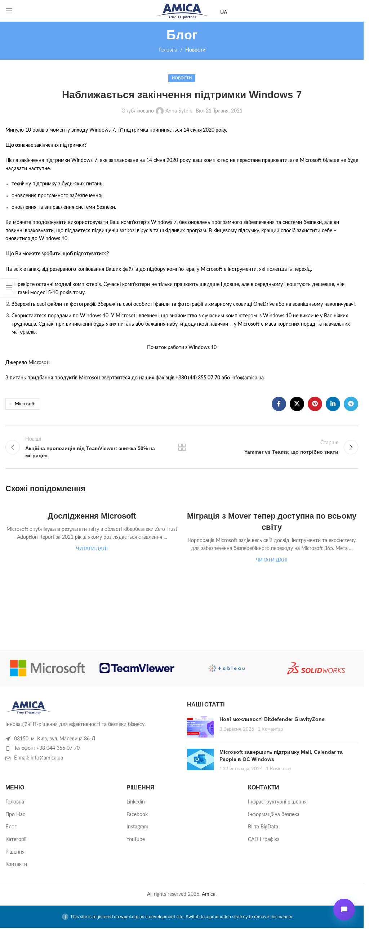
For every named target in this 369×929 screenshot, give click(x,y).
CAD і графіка (264, 839)
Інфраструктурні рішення (277, 802)
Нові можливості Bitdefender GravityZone (272, 719)
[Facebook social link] (279, 404)
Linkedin (135, 802)
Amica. (209, 894)
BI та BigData (263, 826)
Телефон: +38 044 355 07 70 (47, 748)
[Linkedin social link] (333, 404)
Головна (168, 50)
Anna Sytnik (178, 111)
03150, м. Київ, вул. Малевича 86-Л (54, 738)
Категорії (15, 839)
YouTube (135, 839)
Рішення (15, 852)
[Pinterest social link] (315, 404)
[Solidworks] (316, 668)
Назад (181, 447)
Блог (11, 826)
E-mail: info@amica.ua (38, 758)
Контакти (16, 864)
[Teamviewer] (137, 668)
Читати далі (92, 549)
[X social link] (297, 404)
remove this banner (273, 916)
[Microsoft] (47, 668)
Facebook (137, 814)
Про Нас (15, 814)
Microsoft (25, 404)
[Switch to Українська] (224, 12)
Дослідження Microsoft (92, 515)
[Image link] (28, 707)
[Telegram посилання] (351, 404)
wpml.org (129, 916)
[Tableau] (226, 668)
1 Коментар (270, 729)
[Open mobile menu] (9, 11)
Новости (195, 50)
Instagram (137, 826)
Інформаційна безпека (273, 814)
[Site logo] (182, 10)
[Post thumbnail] (200, 727)
